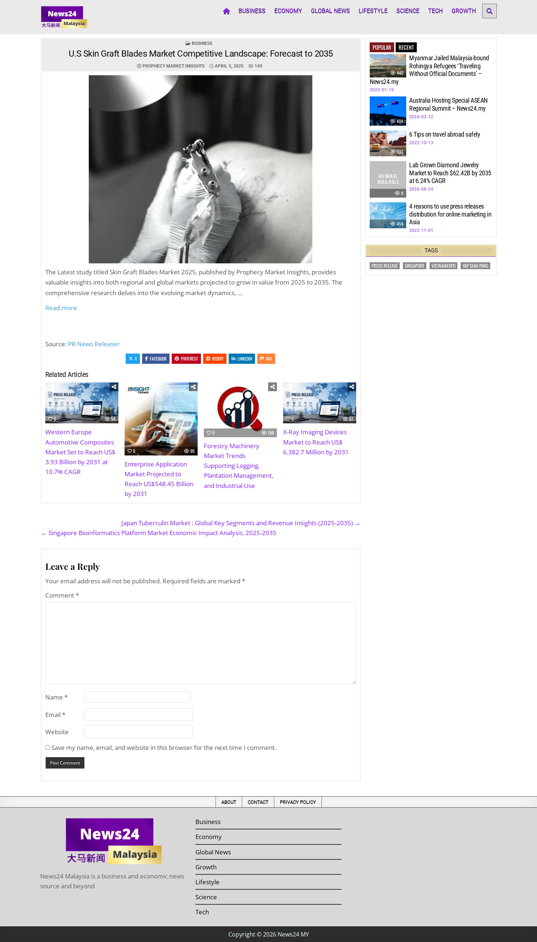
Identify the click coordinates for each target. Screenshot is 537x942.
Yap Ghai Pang (475, 265)
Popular (382, 47)
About (228, 802)
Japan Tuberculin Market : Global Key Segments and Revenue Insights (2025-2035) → (241, 523)
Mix (269, 358)
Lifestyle (373, 10)
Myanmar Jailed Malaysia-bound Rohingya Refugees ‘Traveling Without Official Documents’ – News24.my (429, 69)
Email (55, 714)
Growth (464, 10)
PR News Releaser (94, 344)
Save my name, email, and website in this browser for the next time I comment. (164, 747)
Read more (61, 308)
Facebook (158, 358)
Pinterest (189, 358)
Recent (406, 47)
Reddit (218, 358)
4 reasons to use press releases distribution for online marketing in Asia (450, 214)
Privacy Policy (298, 802)
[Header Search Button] (489, 11)
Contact (258, 802)
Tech (435, 10)
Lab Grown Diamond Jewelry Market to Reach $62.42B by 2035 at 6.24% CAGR (450, 172)
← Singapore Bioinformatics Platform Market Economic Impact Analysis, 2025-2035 (159, 533)
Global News (330, 10)
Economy (288, 10)
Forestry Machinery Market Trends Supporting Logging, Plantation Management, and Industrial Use (238, 466)
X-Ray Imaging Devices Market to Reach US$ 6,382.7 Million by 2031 (316, 442)
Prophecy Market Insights (173, 66)
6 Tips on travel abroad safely (444, 134)
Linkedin (244, 358)
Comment (62, 595)
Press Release (385, 265)
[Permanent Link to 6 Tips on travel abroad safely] (388, 143)
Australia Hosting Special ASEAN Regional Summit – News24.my (448, 104)
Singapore (414, 265)
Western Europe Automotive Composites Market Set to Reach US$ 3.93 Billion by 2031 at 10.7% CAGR (80, 452)
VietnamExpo (443, 265)
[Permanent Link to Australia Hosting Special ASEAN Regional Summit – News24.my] (388, 111)
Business (252, 10)
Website (57, 732)
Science (407, 10)
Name (56, 697)
